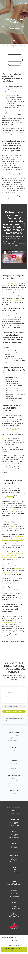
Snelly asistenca (19, 553)
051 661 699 (14, 812)
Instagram (14, 768)
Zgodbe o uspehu (14, 735)
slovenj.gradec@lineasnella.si (14, 884)
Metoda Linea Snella (14, 60)
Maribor (14, 891)
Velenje (14, 902)
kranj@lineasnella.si (14, 872)
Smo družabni (14, 790)
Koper (14, 843)
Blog (14, 747)
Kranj (14, 867)
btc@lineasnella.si (14, 825)
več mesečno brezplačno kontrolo (12, 470)
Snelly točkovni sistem (9, 555)
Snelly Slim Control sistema (10, 572)
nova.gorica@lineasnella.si (14, 861)
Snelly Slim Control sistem (10, 557)
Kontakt (14, 760)
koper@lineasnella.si (14, 849)
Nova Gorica (14, 855)
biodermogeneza (7, 540)
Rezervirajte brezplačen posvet (12, 949)
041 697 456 (14, 859)
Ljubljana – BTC (14, 819)
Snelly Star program (14, 738)
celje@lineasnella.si (14, 837)
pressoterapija (6, 542)
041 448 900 (14, 907)
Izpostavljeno (14, 732)
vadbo (19, 351)
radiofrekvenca (6, 538)
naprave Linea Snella (15, 300)
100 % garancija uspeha (14, 740)
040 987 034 (14, 883)
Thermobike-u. (6, 522)
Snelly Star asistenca (8, 553)
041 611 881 (14, 835)
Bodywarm (12, 526)
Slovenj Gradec (14, 879)
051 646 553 (14, 871)
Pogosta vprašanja (14, 55)
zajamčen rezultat (7, 419)
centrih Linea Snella (12, 283)
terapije (14, 429)
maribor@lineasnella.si (14, 896)
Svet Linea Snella (14, 775)
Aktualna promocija (14, 753)
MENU (23, 4)
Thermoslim (10, 496)
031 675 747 (14, 895)
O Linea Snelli (14, 64)
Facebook (14, 765)
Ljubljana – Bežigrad (14, 808)
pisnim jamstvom (19, 568)
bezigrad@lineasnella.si (14, 813)
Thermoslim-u (17, 509)
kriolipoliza (15, 538)
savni (13, 354)
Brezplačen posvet (14, 763)
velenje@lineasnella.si (14, 908)
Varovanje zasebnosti (14, 945)
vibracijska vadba (18, 540)
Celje (14, 831)
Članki (14, 750)
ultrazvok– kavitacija (17, 536)
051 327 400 (14, 847)
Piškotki (14, 943)
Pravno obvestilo (14, 940)
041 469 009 (14, 824)
